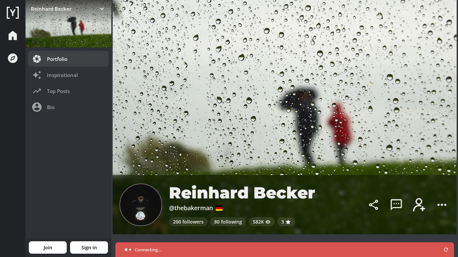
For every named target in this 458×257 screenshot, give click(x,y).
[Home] (13, 13)
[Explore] (13, 58)
